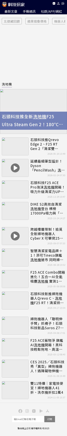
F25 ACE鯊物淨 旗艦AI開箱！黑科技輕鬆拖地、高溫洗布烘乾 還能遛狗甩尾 (46, 344)
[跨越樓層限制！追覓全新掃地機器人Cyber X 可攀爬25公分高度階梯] (15, 236)
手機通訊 (29, 11)
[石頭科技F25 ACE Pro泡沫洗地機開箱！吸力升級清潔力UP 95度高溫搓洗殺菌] (15, 189)
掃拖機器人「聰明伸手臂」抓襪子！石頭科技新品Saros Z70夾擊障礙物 (46, 323)
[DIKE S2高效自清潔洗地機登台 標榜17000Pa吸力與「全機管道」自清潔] (15, 211)
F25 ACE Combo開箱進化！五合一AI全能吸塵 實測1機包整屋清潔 (47, 276)
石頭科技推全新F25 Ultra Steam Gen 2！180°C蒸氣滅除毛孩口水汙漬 (32, 121)
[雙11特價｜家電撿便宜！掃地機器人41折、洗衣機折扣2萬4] (15, 390)
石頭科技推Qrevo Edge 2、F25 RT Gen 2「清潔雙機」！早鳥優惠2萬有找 (47, 144)
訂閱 (49, 419)
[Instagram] (26, 410)
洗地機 (7, 84)
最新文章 (10, 11)
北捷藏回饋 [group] (12, 21)
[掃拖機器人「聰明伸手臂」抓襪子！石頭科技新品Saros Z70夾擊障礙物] (15, 326)
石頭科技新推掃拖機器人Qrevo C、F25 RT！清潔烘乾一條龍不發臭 (47, 298)
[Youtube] (54, 4)
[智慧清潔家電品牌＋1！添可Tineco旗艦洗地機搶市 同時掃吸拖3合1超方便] (15, 257)
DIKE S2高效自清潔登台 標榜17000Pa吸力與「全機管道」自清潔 (46, 208)
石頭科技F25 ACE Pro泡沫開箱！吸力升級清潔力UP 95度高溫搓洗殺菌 (47, 187)
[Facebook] (20, 410)
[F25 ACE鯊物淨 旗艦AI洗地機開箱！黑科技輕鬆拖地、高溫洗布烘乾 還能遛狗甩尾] (15, 347)
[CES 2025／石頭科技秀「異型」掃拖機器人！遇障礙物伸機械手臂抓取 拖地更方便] (15, 369)
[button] (58, 4)
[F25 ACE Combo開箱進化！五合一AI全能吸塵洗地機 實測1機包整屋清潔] (15, 279)
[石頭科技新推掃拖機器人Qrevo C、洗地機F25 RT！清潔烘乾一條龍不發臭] (15, 300)
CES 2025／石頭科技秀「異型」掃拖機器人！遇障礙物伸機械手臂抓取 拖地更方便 (47, 366)
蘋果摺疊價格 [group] (37, 21)
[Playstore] (40, 410)
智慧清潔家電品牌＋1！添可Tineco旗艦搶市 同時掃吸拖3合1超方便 (46, 255)
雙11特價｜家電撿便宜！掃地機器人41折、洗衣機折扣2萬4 (46, 387)
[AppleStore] (47, 410)
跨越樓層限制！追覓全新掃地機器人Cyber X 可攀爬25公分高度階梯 (46, 233)
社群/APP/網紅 (51, 11)
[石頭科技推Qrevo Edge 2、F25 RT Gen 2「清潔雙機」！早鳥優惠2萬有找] (15, 146)
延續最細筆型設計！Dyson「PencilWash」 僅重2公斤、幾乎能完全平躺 (47, 165)
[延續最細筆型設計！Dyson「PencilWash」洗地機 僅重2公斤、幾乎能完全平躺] (15, 168)
